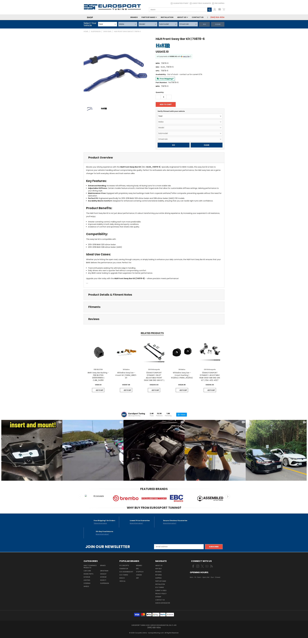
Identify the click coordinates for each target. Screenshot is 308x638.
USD (198, 584)
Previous (80, 496)
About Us (181, 17)
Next (227, 496)
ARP (137, 578)
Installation (167, 17)
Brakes (103, 565)
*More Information (100, 523)
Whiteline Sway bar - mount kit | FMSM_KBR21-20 (126, 375)
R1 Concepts (124, 565)
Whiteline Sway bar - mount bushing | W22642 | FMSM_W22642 (182, 375)
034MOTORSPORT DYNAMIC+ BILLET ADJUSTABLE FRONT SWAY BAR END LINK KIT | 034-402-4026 (154, 376)
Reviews (158, 572)
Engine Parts (88, 574)
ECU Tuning (159, 587)
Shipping (158, 578)
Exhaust (103, 574)
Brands (134, 17)
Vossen (139, 575)
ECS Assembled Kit (126, 572)
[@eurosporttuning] (124, 414)
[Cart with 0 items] (224, 9)
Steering (87, 583)
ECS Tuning (123, 575)
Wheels (86, 586)
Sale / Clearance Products (90, 566)
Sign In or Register (162, 603)
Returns (158, 575)
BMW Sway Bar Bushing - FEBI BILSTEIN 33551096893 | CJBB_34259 (98, 376)
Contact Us (197, 17)
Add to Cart (99, 390)
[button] (220, 9)
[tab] (154, 157)
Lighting (87, 580)
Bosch (122, 578)
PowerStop (123, 569)
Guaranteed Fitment (181, 3)
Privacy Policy (161, 594)
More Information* (136, 523)
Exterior (87, 577)
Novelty (103, 580)
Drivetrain (104, 571)
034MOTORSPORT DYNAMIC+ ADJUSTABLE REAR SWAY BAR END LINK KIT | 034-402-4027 (209, 376)
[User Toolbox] (215, 9)
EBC (137, 569)
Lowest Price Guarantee (201, 3)
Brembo (139, 565)
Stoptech (139, 572)
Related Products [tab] (152, 333)
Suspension (104, 583)
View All (122, 581)
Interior (103, 577)
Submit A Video (160, 590)
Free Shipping (219, 3)
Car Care (87, 571)
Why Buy (158, 569)
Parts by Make (148, 17)
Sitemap (158, 597)
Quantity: (160, 92)
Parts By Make (160, 581)
